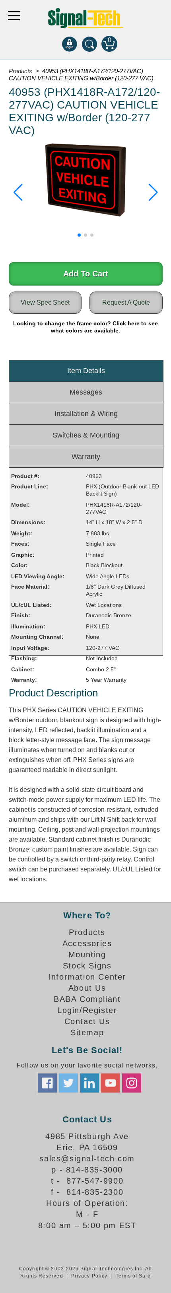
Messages (86, 392)
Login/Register (87, 1010)
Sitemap (87, 1032)
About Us (87, 988)
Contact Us (87, 1021)
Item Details (86, 371)
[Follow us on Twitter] (68, 1083)
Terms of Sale (133, 1276)
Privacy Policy (89, 1276)
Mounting (87, 954)
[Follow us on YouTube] (110, 1083)
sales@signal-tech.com (87, 1158)
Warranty (86, 457)
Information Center (87, 976)
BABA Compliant (87, 999)
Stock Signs (87, 965)
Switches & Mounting (85, 435)
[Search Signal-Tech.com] (89, 44)
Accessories (87, 943)
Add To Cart (85, 273)
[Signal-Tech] (85, 18)
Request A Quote (126, 302)
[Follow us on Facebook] (47, 1083)
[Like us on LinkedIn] (89, 1083)
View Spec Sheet (45, 302)
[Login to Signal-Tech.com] (70, 44)
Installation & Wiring (86, 414)
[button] (18, 192)
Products (20, 71)
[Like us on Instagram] (131, 1083)
